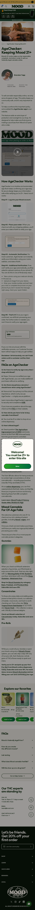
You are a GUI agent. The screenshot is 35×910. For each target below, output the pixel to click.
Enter (17, 466)
